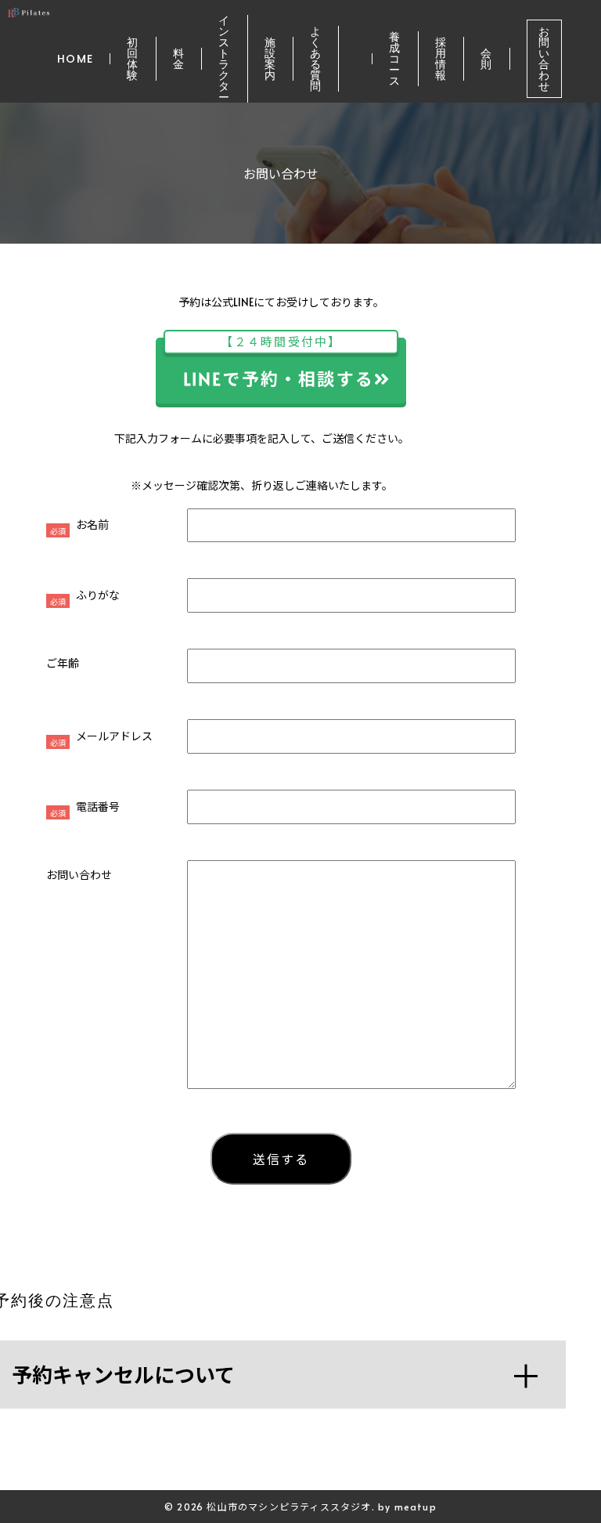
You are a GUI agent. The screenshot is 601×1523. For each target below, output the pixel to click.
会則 (486, 58)
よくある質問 (316, 59)
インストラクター (224, 59)
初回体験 (133, 58)
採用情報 (441, 58)
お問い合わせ (544, 59)
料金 (179, 58)
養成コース (395, 59)
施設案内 (270, 58)
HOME (75, 59)
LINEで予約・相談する (278, 364)
